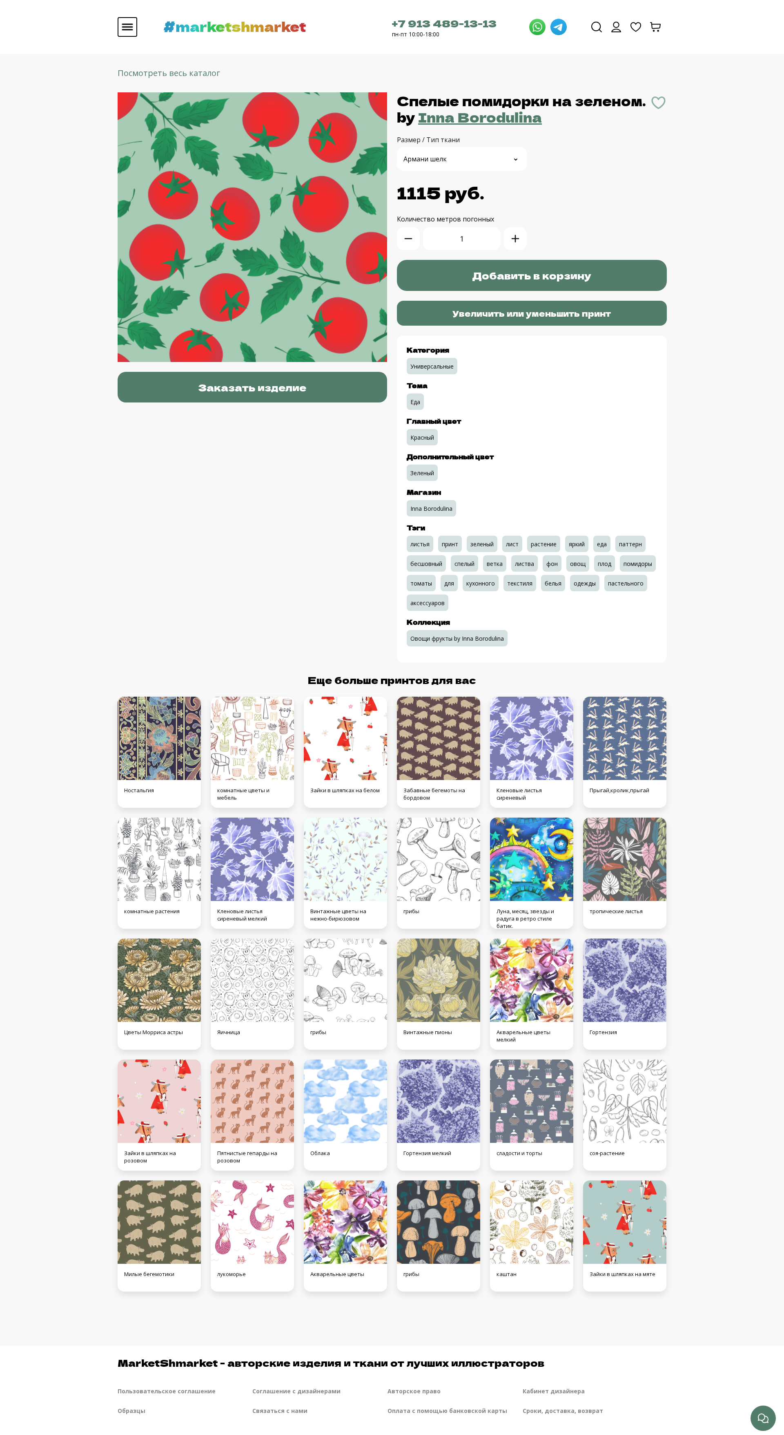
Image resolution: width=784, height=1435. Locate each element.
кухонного (480, 583)
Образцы (131, 1411)
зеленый (482, 544)
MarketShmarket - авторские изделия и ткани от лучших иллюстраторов (331, 1362)
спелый (464, 564)
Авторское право (414, 1391)
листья (420, 544)
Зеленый (422, 473)
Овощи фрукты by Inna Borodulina (457, 638)
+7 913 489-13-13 (444, 23)
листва (524, 564)
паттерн (630, 544)
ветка (495, 564)
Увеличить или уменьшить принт (531, 313)
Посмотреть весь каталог (169, 72)
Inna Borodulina (480, 116)
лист (512, 544)
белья (553, 583)
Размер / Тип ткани (428, 139)
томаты (421, 583)
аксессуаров (427, 603)
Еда (415, 402)
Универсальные (432, 366)
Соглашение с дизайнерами (296, 1391)
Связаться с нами (279, 1411)
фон (552, 564)
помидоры (638, 564)
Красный (422, 437)
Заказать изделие (252, 387)
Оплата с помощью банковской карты (447, 1411)
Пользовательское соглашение (167, 1391)
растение (544, 544)
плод (604, 564)
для (449, 583)
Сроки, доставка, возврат (563, 1411)
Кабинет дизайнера (554, 1391)
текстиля (519, 583)
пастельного (626, 583)
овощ (578, 564)
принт (450, 544)
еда (602, 544)
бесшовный (426, 564)
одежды (585, 583)
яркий (577, 544)
